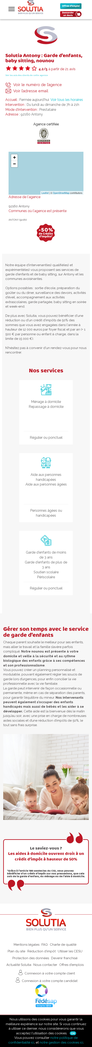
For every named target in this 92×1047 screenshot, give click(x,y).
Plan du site (16, 951)
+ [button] (14, 157)
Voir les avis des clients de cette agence (26, 75)
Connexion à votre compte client (49, 973)
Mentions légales (26, 945)
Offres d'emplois (71, 965)
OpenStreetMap (61, 192)
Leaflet (45, 192)
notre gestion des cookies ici (61, 1042)
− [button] (14, 164)
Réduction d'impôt (41, 951)
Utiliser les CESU (70, 951)
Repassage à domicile (46, 407)
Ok (73, 1033)
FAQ (45, 945)
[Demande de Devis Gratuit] (72, 15)
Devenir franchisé (64, 958)
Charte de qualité (63, 945)
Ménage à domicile (46, 402)
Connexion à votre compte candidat (49, 981)
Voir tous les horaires (66, 100)
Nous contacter (45, 965)
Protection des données (30, 958)
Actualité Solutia (18, 965)
